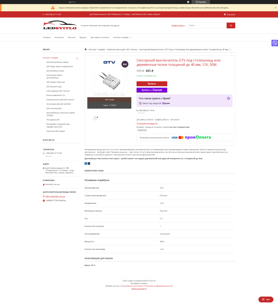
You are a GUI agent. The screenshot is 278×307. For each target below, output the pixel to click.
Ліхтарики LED (53, 119)
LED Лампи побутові (55, 82)
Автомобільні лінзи (55, 70)
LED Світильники (54, 108)
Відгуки (83, 37)
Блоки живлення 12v (55, 95)
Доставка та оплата (100, 37)
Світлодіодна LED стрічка (58, 91)
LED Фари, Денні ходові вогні (59, 66)
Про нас (71, 37)
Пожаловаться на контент (132, 286)
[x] (89, 164)
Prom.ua (152, 281)
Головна (47, 37)
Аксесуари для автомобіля (58, 104)
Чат (268, 299)
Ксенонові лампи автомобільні (54, 76)
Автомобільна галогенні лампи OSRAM (60, 114)
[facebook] (86, 164)
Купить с (147, 90)
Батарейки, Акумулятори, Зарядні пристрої (58, 125)
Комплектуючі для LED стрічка (122, 49)
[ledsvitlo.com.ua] (60, 30)
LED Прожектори (54, 86)
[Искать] (231, 25)
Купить (152, 83)
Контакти (59, 37)
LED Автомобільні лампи (57, 62)
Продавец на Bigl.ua (139, 283)
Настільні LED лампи (55, 131)
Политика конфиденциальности (159, 286)
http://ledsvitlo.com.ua (55, 196)
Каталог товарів (121, 37)
